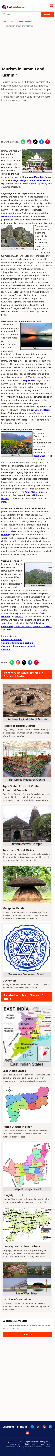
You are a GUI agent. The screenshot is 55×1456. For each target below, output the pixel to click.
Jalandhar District (42, 626)
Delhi (42, 613)
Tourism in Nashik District (19, 850)
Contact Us (8, 1426)
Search (47, 14)
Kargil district (30, 380)
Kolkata (19, 616)
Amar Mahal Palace (35, 492)
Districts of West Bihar (17, 1299)
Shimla (9, 629)
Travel (13, 22)
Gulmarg (5, 534)
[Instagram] (27, 1433)
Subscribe (27, 1334)
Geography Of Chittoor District (22, 1246)
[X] (38, 1427)
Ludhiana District (23, 626)
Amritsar (40, 623)
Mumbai (5, 616)
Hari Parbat (39, 455)
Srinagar (13, 413)
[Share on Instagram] (29, 141)
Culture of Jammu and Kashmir (17, 642)
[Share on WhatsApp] (23, 141)
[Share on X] (35, 141)
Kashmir (5, 649)
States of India (25, 22)
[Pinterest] (44, 1427)
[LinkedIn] (50, 1427)
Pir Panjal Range (17, 180)
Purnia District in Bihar (17, 1126)
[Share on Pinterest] (47, 141)
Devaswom (10, 980)
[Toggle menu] (52, 6)
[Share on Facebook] (41, 141)
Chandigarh (7, 626)
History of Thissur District (19, 725)
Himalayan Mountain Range (36, 177)
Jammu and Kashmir (39, 180)
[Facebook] (32, 1427)
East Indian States (14, 1071)
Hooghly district (13, 1195)
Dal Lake (35, 409)
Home (5, 22)
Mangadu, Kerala (13, 908)
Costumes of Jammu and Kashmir (18, 646)
